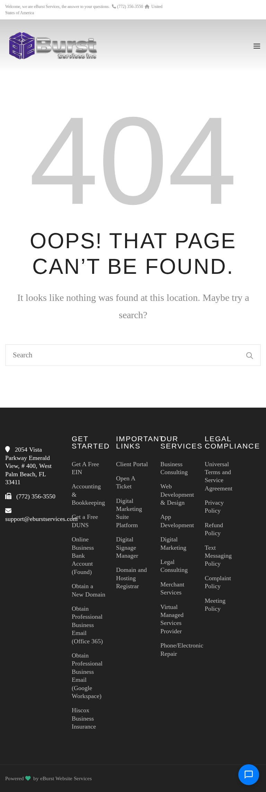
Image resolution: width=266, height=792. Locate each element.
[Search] (250, 355)
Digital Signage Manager (127, 547)
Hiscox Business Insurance (84, 718)
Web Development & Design (177, 494)
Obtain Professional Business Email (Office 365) (87, 625)
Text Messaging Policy (218, 555)
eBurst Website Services (66, 778)
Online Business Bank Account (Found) (83, 555)
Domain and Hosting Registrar (131, 578)
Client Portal (132, 464)
